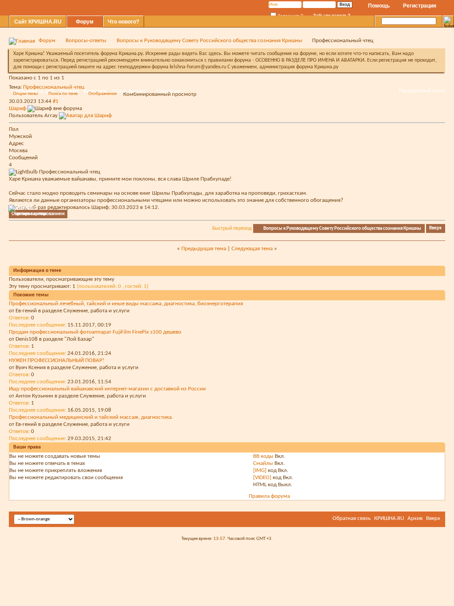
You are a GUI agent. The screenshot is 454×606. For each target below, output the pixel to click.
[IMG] (259, 470)
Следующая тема (252, 249)
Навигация (168, 91)
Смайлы (263, 463)
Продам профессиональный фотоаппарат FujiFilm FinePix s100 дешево (95, 332)
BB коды (263, 456)
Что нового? (123, 22)
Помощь (379, 6)
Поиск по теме (63, 93)
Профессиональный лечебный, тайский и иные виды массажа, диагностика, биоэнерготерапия (126, 304)
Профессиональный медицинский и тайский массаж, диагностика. (91, 417)
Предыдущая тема (203, 249)
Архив (415, 518)
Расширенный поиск (422, 90)
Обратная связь (352, 518)
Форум (85, 22)
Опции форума (129, 91)
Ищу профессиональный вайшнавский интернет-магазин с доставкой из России (107, 389)
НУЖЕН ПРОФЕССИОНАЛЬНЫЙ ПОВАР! (56, 360)
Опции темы (25, 93)
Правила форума (269, 496)
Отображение (102, 93)
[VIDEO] (262, 477)
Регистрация (419, 6)
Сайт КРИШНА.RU (38, 22)
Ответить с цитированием (38, 214)
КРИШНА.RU (389, 518)
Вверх (435, 228)
